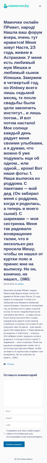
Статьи (10, 364)
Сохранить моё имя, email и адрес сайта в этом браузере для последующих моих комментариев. (24, 433)
